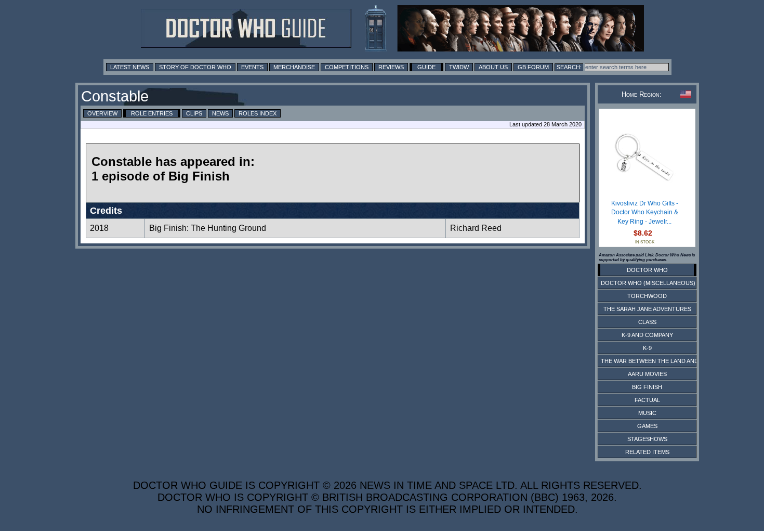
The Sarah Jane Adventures (647, 309)
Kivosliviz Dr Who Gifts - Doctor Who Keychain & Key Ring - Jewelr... (644, 212)
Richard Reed (476, 228)
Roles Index (257, 113)
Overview (102, 113)
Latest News (129, 67)
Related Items (647, 452)
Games (647, 426)
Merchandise (294, 67)
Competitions (346, 67)
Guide (426, 67)
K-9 (647, 348)
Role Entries (152, 113)
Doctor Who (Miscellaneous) (648, 283)
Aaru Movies (647, 374)
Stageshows (647, 439)
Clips (194, 113)
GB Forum (533, 67)
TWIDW (459, 67)
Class (647, 322)
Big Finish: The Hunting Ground (207, 228)
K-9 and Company (647, 335)
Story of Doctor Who (195, 67)
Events (252, 67)
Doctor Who (647, 270)
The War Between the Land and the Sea (662, 361)
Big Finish (647, 387)
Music (647, 413)
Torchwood (647, 296)
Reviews (391, 67)
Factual (647, 400)
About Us (493, 67)
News (220, 113)
